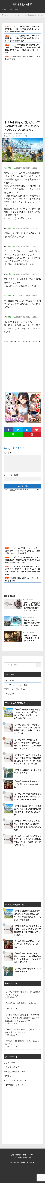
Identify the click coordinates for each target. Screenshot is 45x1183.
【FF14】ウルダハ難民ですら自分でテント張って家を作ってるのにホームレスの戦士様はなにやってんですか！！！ (22, 1018)
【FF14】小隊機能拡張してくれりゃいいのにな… (22, 1042)
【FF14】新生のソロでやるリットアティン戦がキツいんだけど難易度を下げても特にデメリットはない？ (27, 728)
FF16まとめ (9, 680)
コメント (7, 453)
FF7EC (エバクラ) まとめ (14, 689)
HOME (6, 15)
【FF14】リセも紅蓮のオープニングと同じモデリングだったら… (27, 784)
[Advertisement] (22, 88)
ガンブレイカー (11, 136)
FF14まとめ (16, 15)
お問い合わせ (15, 1155)
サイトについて (29, 1155)
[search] (38, 664)
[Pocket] (36, 429)
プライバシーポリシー (22, 1157)
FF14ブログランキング (13, 1085)
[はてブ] (27, 429)
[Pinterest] (32, 434)
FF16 (16, 10)
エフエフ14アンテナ (12, 1067)
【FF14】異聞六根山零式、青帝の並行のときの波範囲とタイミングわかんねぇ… (31, 606)
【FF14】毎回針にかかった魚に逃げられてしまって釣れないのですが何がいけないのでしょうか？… (27, 810)
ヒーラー (19, 136)
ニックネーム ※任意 (11, 475)
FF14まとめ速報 (28, 1162)
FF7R (10, 10)
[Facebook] (8, 429)
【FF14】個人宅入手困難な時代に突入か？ (21, 1004)
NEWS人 (7, 1076)
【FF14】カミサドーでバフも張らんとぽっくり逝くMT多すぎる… (22, 1030)
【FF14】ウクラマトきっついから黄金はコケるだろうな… (22, 993)
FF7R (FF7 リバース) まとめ (15, 684)
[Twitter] (17, 429)
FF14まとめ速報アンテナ (14, 1071)
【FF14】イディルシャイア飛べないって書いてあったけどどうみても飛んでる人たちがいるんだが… (27, 825)
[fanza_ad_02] (23, 421)
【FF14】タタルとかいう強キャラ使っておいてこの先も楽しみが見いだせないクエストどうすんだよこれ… (27, 840)
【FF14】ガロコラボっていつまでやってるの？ (27, 771)
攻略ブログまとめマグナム (15, 1080)
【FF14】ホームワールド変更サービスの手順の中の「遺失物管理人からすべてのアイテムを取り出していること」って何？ (27, 759)
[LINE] (13, 434)
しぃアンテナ (9, 1062)
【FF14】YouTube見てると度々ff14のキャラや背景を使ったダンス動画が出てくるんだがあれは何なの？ (27, 743)
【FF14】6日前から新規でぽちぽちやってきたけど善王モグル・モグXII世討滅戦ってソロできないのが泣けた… (27, 713)
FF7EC (4, 10)
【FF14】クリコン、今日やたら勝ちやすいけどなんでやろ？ (31, 622)
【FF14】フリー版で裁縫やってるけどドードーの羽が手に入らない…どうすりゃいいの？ (27, 796)
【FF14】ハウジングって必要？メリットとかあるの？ (31, 638)
